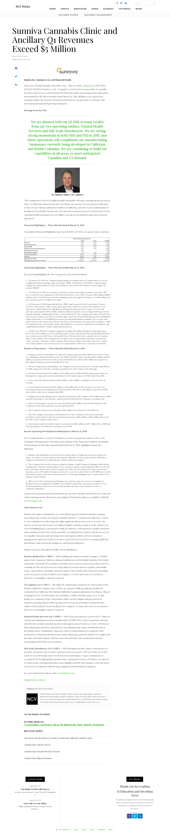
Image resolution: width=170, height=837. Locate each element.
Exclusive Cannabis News (98, 15)
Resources (80, 8)
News (52, 8)
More (139, 8)
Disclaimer (101, 830)
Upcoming (124, 8)
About (76, 830)
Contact (84, 830)
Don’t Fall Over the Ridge (35, 803)
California (31, 725)
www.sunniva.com (65, 673)
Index (94, 8)
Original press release (34, 680)
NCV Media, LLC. (65, 830)
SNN (79, 725)
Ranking (108, 8)
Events (65, 8)
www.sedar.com (34, 501)
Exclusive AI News (68, 15)
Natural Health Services (58, 725)
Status (110, 830)
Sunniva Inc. (89, 85)
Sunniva (98, 725)
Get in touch (95, 702)
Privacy (92, 830)
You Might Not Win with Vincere (35, 789)
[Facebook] (16, 69)
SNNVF (88, 725)
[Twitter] (16, 77)
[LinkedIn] (16, 86)
